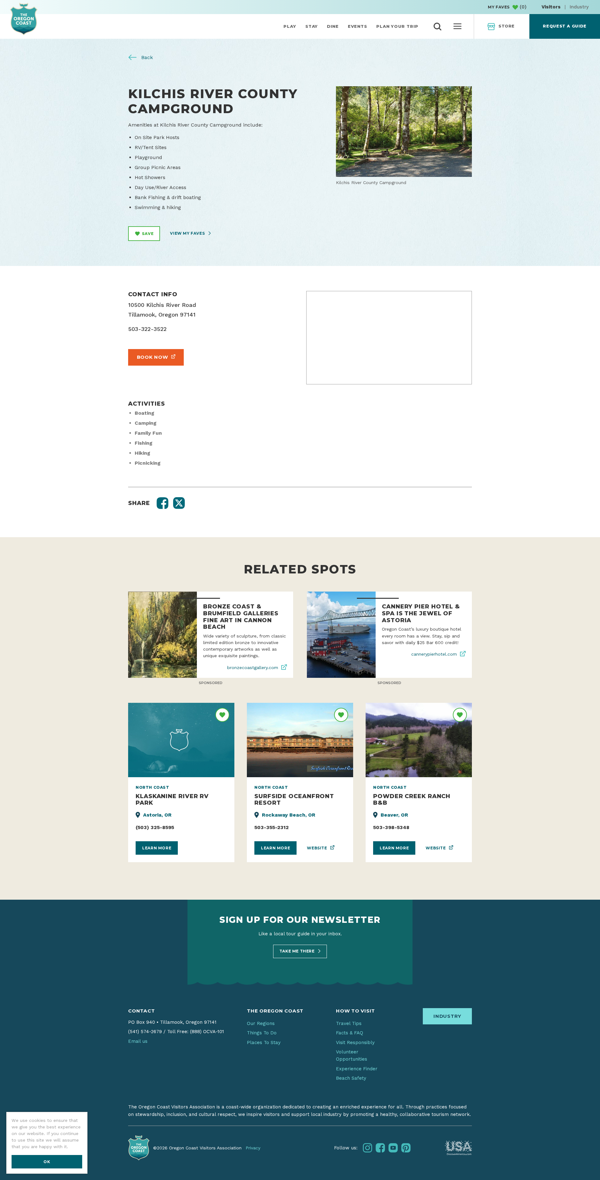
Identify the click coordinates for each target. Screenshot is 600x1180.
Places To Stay (264, 1042)
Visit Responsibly (355, 1042)
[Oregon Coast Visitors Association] (24, 19)
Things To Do (262, 1033)
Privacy (253, 1147)
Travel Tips (349, 1023)
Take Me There (297, 951)
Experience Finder (357, 1069)
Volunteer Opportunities (351, 1055)
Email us (138, 1041)
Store (506, 26)
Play (289, 26)
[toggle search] (437, 26)
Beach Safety (351, 1078)
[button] (162, 503)
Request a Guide (564, 26)
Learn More (156, 848)
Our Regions (261, 1023)
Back (146, 57)
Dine (333, 26)
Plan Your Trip (397, 26)
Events (357, 26)
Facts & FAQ (349, 1033)
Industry (579, 7)
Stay (311, 26)
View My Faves (188, 233)
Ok (46, 1161)
